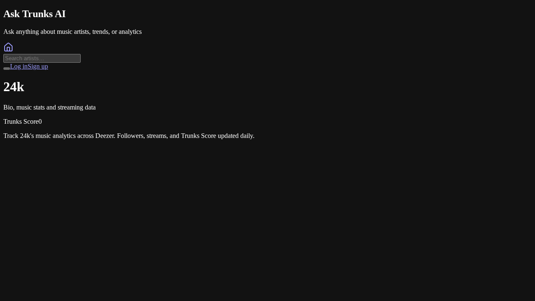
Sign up (38, 66)
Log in (19, 66)
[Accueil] (8, 50)
